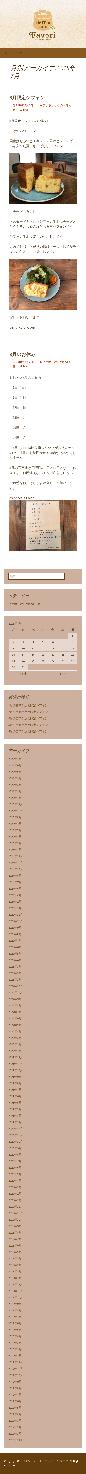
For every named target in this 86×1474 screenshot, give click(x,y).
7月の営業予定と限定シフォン (28, 712)
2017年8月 (15, 1388)
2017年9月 (15, 1382)
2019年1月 (15, 1278)
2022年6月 (15, 1018)
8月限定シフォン (27, 97)
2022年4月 (15, 1031)
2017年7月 (15, 1395)
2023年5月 (15, 953)
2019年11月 (15, 1213)
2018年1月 (15, 1356)
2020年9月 (15, 1148)
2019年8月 (15, 1232)
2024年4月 (15, 895)
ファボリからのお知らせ (24, 604)
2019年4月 (15, 1258)
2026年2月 (15, 791)
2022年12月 (15, 986)
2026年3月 (15, 785)
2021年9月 (15, 1077)
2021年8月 (15, 1083)
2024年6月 (15, 889)
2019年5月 (15, 1252)
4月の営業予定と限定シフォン (28, 731)
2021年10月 (15, 1070)
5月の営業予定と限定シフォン (28, 725)
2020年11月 (15, 1135)
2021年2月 (15, 1116)
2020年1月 (15, 1200)
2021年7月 (15, 1090)
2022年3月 (15, 1038)
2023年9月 (15, 927)
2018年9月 (15, 1304)
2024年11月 (15, 863)
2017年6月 (15, 1401)
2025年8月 (15, 817)
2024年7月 (15, 882)
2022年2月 (15, 1044)
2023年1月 (15, 979)
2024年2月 (15, 901)
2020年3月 (15, 1187)
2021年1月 (15, 1122)
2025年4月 (15, 837)
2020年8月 (15, 1155)
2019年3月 (15, 1265)
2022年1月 (15, 1051)
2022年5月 (15, 1025)
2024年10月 (15, 869)
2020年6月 (15, 1167)
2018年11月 (15, 1291)
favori (26, 110)
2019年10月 (15, 1219)
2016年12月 (15, 1440)
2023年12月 (15, 914)
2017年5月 (15, 1408)
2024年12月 (15, 856)
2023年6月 (15, 947)
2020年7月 (15, 1161)
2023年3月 (15, 966)
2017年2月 (15, 1427)
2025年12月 (15, 804)
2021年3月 (15, 1109)
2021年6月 (15, 1096)
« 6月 (23, 673)
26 (43, 661)
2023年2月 (15, 973)
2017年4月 (15, 1414)
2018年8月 (15, 1310)
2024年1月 (15, 908)
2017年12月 (15, 1362)
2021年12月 (15, 1057)
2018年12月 (15, 1284)
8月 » (63, 673)
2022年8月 (15, 1005)
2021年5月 (15, 1103)
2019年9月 (15, 1226)
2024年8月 (15, 876)
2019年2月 (15, 1271)
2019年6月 (15, 1245)
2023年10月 (15, 921)
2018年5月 (15, 1330)
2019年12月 (15, 1206)
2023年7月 (15, 940)
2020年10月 (15, 1142)
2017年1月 (15, 1433)
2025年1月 (15, 850)
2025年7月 (15, 824)
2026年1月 (15, 798)
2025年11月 (15, 811)
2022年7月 (15, 1012)
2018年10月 (15, 1297)
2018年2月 (15, 1349)
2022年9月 (15, 999)
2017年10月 (15, 1375)
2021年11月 (15, 1064)
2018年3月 (15, 1343)
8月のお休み (22, 354)
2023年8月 (15, 934)
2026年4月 (15, 778)
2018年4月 (15, 1336)
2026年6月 (15, 765)
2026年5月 (15, 772)
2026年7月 (15, 759)
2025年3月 (15, 843)
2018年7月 (15, 1317)
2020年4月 (15, 1180)
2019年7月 (15, 1239)
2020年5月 (15, 1174)
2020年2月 (15, 1193)
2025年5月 (15, 830)
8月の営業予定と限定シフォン (28, 705)
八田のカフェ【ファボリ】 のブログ (44, 1461)
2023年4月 (15, 960)
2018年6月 (15, 1323)
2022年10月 (15, 992)
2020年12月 (15, 1129)
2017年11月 (15, 1369)
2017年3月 (15, 1421)
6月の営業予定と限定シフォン (28, 718)
